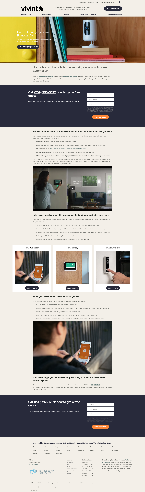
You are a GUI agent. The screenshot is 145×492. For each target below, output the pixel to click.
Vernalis (57, 450)
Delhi (113, 447)
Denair (34, 450)
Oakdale (80, 447)
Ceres (102, 450)
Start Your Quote (100, 117)
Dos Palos (104, 447)
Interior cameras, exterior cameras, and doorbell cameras (68, 149)
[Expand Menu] (69, 15)
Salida (68, 450)
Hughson (58, 447)
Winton (46, 450)
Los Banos (58, 453)
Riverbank (115, 450)
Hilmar (46, 447)
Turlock (35, 453)
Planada (92, 447)
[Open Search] (119, 2)
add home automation (46, 77)
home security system (70, 77)
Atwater (92, 450)
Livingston (81, 450)
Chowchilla (47, 453)
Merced (35, 447)
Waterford (69, 447)
